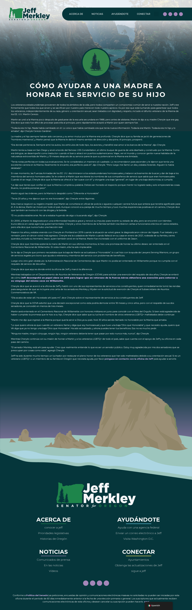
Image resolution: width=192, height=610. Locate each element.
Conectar (143, 14)
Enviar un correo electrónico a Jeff (138, 533)
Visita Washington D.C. (138, 538)
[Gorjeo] (181, 14)
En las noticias (53, 565)
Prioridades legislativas (53, 533)
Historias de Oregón (53, 538)
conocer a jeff (53, 527)
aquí (146, 601)
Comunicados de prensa (53, 559)
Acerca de (76, 14)
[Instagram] (170, 14)
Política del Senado (37, 595)
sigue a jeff (138, 571)
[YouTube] (176, 14)
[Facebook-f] (165, 14)
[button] (156, 14)
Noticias (97, 14)
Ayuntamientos (138, 559)
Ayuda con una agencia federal (138, 527)
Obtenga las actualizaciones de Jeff (138, 565)
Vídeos (53, 571)
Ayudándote (119, 14)
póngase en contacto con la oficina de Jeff (129, 359)
